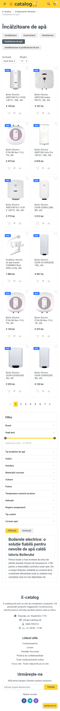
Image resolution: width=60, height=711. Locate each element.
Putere (8, 486)
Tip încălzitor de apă (15, 451)
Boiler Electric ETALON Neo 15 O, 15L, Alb (44, 320)
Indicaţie (9, 500)
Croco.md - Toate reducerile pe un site (30, 663)
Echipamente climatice (25, 11)
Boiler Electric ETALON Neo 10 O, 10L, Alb (15, 320)
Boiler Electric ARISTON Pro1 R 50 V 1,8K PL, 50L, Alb (15, 207)
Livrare (30, 647)
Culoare (9, 479)
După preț (10, 432)
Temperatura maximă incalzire (20, 493)
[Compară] (19, 113)
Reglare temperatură (15, 507)
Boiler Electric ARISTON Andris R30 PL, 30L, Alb (42, 97)
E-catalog (6, 11)
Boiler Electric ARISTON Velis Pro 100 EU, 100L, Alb (44, 152)
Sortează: (6, 57)
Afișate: (23, 57)
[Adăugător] (27, 68)
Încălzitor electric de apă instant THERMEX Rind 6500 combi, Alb (14, 263)
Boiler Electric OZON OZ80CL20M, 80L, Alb (44, 207)
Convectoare (29, 35)
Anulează (26, 530)
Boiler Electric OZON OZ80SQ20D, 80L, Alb (44, 375)
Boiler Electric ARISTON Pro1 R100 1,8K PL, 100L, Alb (15, 97)
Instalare (9, 465)
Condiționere (11, 35)
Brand (8, 425)
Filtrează (12, 530)
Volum (8, 458)
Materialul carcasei (14, 472)
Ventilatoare (48, 35)
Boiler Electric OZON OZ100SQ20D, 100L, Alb (44, 262)
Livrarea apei (11, 521)
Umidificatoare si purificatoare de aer (22, 47)
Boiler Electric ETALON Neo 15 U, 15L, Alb (15, 152)
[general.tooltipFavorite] (14, 113)
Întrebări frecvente (30, 651)
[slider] (5, 438)
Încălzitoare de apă (13, 41)
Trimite (51, 687)
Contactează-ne (30, 643)
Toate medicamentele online (30, 659)
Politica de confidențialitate (30, 655)
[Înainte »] (50, 404)
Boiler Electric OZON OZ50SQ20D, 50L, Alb (15, 375)
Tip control (10, 514)
